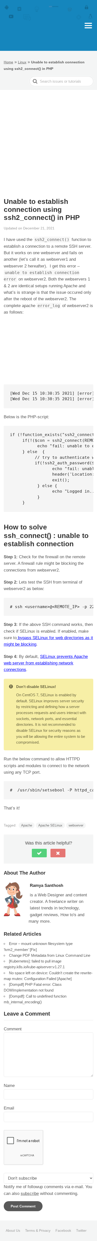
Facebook (63, 1230)
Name (9, 1085)
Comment (13, 1029)
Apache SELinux (50, 825)
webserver (76, 825)
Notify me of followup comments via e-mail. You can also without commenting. (48, 1190)
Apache (26, 825)
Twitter (81, 1230)
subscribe (30, 1193)
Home (8, 62)
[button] (39, 853)
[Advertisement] (48, 141)
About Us (13, 1230)
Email (9, 1108)
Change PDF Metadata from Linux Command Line (49, 955)
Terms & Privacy (37, 1230)
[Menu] (88, 25)
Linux (22, 62)
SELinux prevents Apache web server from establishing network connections (46, 663)
